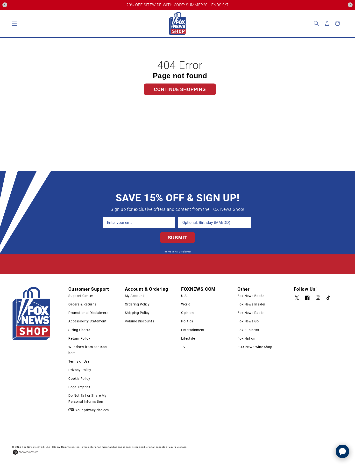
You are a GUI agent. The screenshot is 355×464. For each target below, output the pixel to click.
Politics (187, 321)
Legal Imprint (79, 387)
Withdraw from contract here (87, 350)
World (186, 304)
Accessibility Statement (87, 321)
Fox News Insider (251, 304)
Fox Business (248, 330)
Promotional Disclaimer (177, 251)
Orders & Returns (82, 304)
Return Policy (79, 338)
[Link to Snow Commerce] (25, 454)
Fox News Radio (250, 313)
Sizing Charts (79, 330)
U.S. (184, 296)
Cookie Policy (79, 378)
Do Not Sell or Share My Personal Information (87, 398)
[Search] (316, 23)
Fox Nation (246, 338)
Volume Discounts (139, 321)
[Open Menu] (14, 23)
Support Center (80, 296)
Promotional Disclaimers (88, 313)
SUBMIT (177, 237)
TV (183, 347)
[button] (4, 4)
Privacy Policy (79, 370)
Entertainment (193, 330)
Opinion (187, 313)
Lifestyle (188, 338)
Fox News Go (248, 321)
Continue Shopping (180, 89)
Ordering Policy (137, 304)
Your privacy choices (91, 410)
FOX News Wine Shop (254, 347)
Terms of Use (78, 361)
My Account (134, 296)
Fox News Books (250, 296)
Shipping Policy (137, 313)
